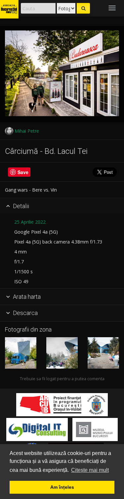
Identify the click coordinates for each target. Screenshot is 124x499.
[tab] (62, 206)
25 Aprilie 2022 (30, 222)
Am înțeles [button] (62, 487)
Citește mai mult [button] (90, 470)
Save (23, 172)
